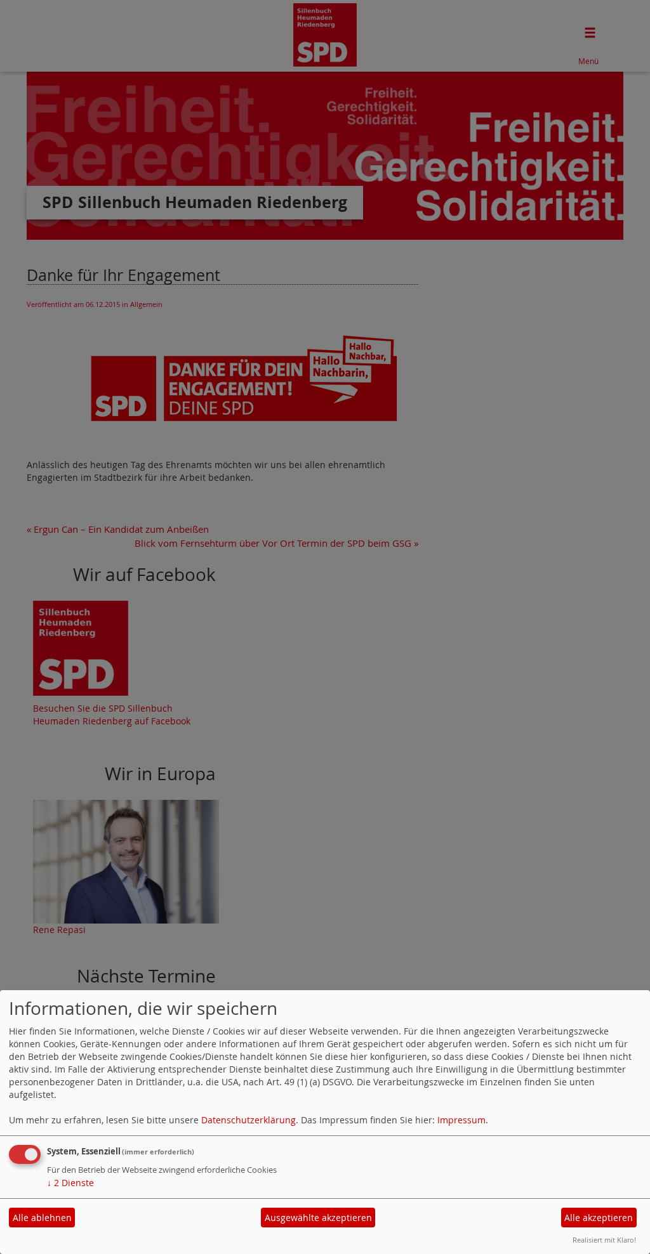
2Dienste (70, 1183)
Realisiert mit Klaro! (604, 1239)
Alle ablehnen (42, 1218)
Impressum (461, 1120)
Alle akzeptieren (598, 1218)
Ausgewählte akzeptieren (318, 1218)
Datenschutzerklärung (248, 1120)
